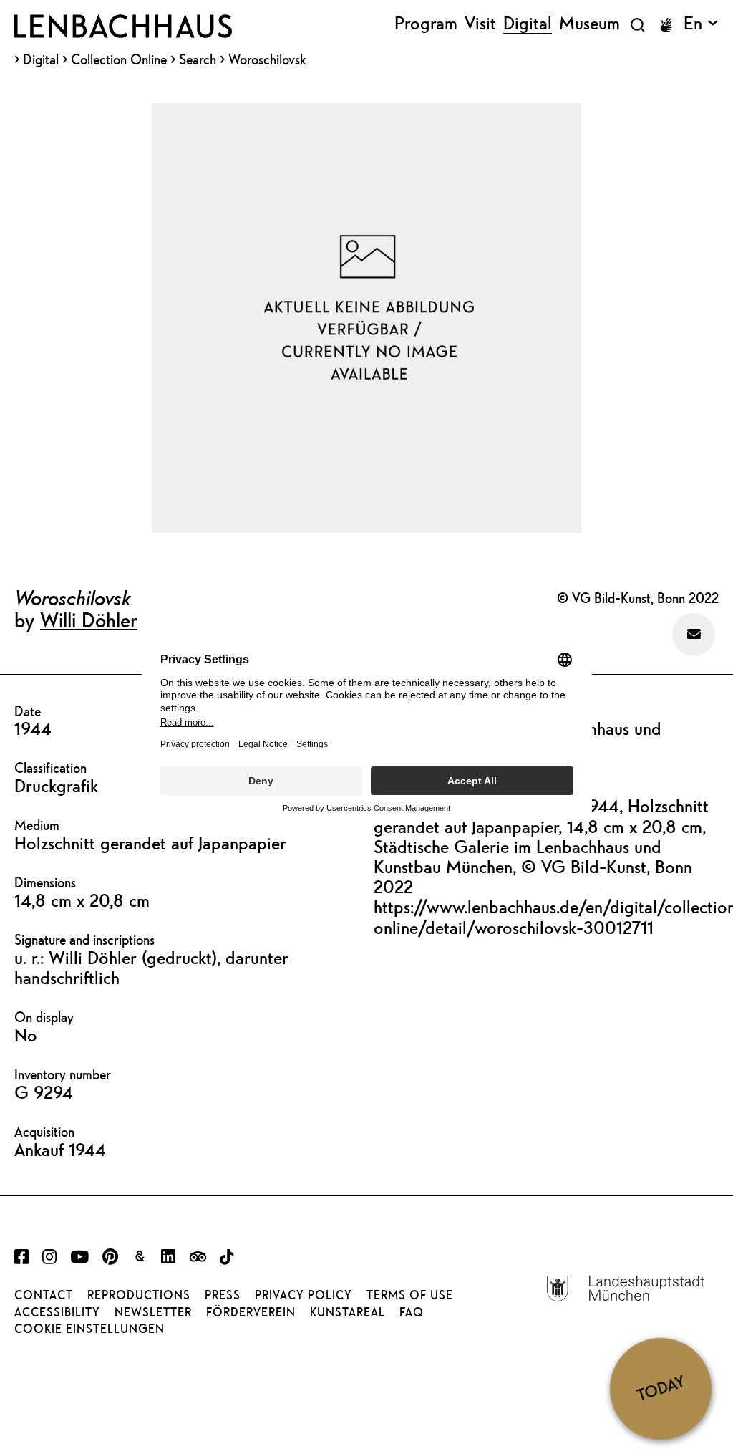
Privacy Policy (303, 1295)
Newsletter (153, 1312)
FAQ (411, 1312)
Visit (480, 23)
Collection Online (119, 60)
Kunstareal (347, 1312)
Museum (589, 23)
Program (425, 23)
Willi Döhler (88, 619)
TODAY (660, 1388)
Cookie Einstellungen (89, 1328)
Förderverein (251, 1312)
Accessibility (57, 1312)
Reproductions (138, 1295)
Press (223, 1295)
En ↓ (701, 23)
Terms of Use (409, 1295)
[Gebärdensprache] (666, 25)
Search (197, 59)
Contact (43, 1295)
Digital (41, 60)
